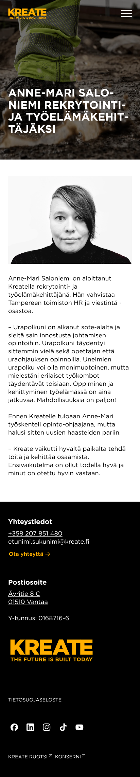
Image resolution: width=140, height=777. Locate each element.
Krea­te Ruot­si (28, 757)
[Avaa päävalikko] (126, 13)
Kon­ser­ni (68, 757)
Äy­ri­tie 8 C (24, 593)
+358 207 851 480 (35, 533)
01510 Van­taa (28, 602)
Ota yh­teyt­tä (26, 554)
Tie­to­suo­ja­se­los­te (35, 700)
